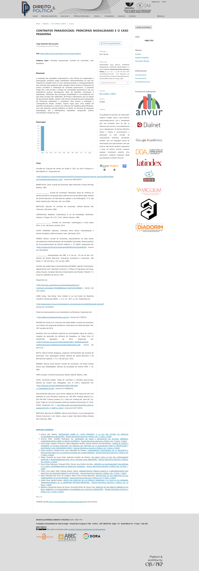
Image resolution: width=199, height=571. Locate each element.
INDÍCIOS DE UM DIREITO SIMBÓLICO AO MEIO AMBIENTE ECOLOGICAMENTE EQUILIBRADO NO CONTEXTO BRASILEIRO (84, 488)
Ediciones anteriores (49, 16)
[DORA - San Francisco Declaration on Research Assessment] (90, 542)
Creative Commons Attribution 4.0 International (86, 529)
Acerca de (65, 16)
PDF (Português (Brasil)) (111, 43)
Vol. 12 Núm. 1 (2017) (58, 24)
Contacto (132, 16)
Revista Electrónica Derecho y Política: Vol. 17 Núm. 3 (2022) (89, 436)
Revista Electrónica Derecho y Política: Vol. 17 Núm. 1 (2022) (103, 473)
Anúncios (121, 16)
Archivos (46, 24)
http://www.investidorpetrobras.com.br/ (53, 317)
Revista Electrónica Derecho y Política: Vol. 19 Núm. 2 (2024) (97, 448)
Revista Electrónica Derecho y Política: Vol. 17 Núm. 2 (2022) (93, 478)
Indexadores (109, 16)
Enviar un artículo (143, 27)
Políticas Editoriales (81, 16)
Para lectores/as (140, 75)
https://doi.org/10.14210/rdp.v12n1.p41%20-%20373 (60, 53)
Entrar (164, 2)
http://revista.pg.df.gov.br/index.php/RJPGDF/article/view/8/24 (61, 247)
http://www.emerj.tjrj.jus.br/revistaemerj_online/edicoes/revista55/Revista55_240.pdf (70, 304)
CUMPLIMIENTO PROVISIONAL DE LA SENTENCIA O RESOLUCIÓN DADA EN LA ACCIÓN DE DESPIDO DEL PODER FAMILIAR (84, 451)
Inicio (38, 24)
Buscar (162, 16)
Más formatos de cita (108, 83)
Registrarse (155, 2)
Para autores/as (140, 78)
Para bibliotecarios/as (142, 82)
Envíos (97, 16)
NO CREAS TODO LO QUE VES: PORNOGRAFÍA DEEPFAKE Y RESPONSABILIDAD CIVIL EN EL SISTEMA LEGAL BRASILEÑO (84, 458)
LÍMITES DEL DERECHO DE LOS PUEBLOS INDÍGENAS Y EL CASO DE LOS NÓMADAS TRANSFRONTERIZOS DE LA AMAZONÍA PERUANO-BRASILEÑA (84, 481)
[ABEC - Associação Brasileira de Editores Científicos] (67, 542)
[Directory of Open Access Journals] (45, 542)
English (138, 54)
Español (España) (142, 58)
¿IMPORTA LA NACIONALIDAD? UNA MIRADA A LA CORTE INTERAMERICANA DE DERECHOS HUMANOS (84, 465)
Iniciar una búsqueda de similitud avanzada (66, 502)
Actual (35, 16)
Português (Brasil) (142, 61)
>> (41, 496)
